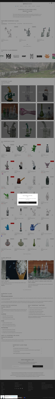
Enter (27, 202)
